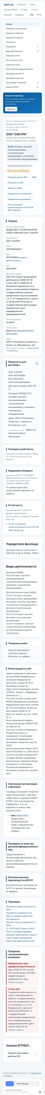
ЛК (32, 14)
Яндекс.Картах (33, 348)
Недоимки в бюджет (14, 38)
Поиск (32, 4)
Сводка (9, 24)
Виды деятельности (22, 51)
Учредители (22, 47)
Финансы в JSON (15, 188)
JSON (34, 177)
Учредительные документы (19, 199)
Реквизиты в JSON (15, 183)
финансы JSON (22, 483)
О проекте (21, 4)
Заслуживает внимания (22, 82)
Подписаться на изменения (19, 194)
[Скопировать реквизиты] (37, 363)
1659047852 (22, 815)
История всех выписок (15, 124)
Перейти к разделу (16, 982)
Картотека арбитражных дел (20, 941)
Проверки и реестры (15, 78)
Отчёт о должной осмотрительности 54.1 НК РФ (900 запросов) (20, 207)
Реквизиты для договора (16, 28)
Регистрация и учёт (14, 60)
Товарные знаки (13, 55)
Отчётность (11, 42)
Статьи (34, 10)
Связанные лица (13, 65)
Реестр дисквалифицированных (19, 69)
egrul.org (8, 4)
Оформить (11, 109)
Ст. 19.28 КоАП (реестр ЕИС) (20, 928)
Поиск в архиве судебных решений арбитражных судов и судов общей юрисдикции (21, 934)
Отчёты (24, 10)
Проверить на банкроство (19, 913)
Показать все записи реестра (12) (22, 1054)
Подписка (19, 15)
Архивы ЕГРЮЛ (10, 10)
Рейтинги (8, 15)
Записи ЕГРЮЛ (22, 87)
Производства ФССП (15, 73)
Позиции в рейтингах (15, 33)
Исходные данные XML (17, 177)
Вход (39, 14)
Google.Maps (13, 351)
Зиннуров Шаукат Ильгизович (21, 550)
